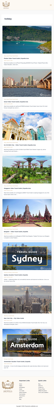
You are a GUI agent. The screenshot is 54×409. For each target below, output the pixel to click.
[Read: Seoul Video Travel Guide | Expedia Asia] (27, 82)
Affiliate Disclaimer (42, 390)
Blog (20, 399)
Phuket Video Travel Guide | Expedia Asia (16, 58)
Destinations (22, 387)
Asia (5, 55)
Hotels (20, 389)
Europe (5, 359)
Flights (20, 385)
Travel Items (22, 395)
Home (20, 384)
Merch (20, 397)
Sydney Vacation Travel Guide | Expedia (16, 275)
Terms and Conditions (43, 392)
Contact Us (41, 387)
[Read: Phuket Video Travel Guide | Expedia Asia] (27, 39)
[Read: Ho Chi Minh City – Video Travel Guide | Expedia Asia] (27, 126)
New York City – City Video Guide (14, 318)
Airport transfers (23, 392)
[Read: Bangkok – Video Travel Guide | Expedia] (27, 212)
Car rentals (21, 390)
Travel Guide (15, 55)
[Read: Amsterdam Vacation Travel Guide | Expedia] (27, 342)
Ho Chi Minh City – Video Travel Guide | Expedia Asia (20, 145)
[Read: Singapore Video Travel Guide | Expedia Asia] (27, 169)
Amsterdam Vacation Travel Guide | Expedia (17, 361)
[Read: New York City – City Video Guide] (27, 299)
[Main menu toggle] (51, 5)
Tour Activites (22, 394)
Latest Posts (9, 55)
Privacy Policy (41, 389)
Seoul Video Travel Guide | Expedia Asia (16, 101)
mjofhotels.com (34, 406)
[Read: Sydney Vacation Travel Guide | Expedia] (27, 256)
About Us (40, 385)
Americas (6, 315)
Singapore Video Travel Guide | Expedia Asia (17, 188)
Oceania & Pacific (8, 272)
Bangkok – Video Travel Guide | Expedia (16, 231)
